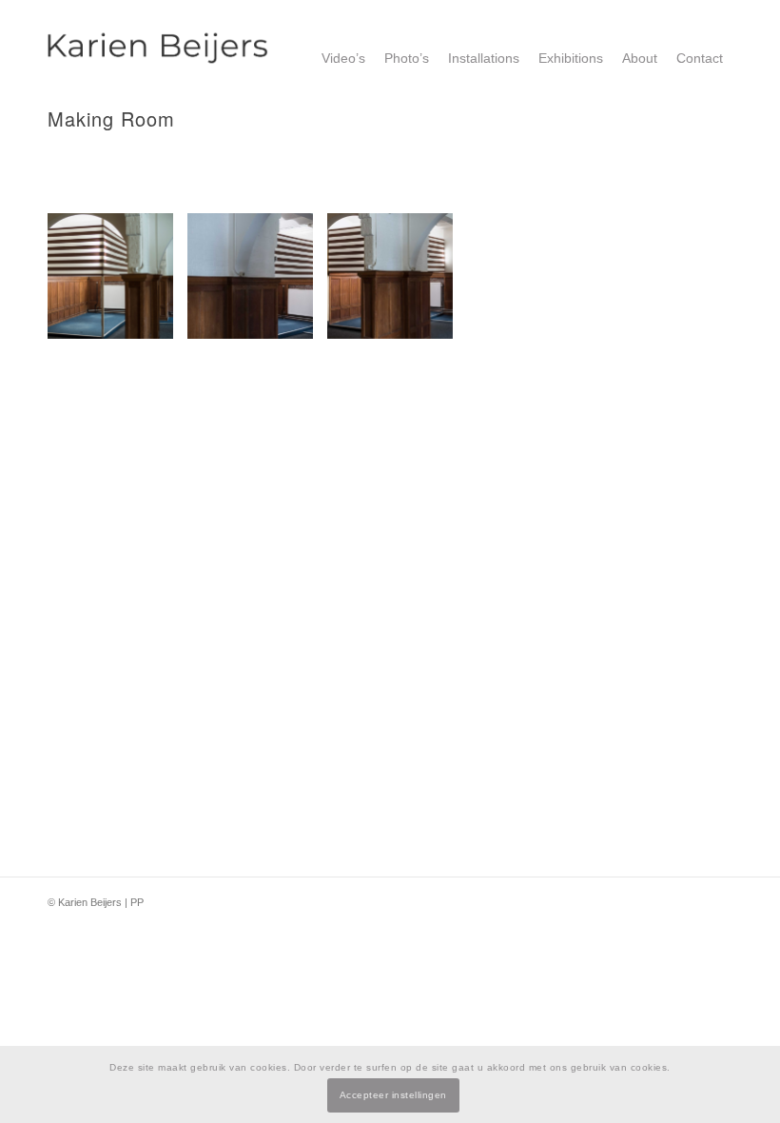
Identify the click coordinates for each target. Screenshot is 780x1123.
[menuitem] (343, 58)
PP (137, 902)
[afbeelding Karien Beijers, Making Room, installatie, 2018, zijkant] (257, 283)
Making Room (111, 118)
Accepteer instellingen (393, 1095)
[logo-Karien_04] (158, 58)
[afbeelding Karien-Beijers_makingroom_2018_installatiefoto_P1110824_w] (117, 283)
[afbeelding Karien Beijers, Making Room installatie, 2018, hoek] (397, 283)
